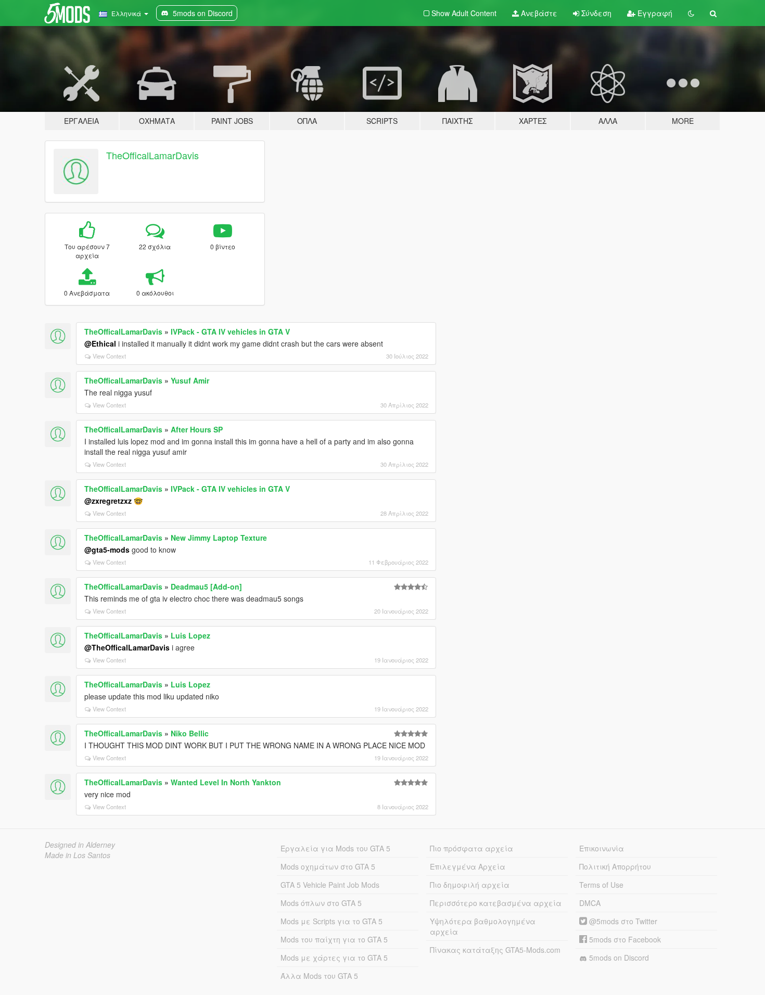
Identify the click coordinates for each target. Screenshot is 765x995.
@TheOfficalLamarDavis (127, 647)
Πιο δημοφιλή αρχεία (469, 884)
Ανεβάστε (538, 13)
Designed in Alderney (80, 844)
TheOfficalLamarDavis (152, 155)
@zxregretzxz (108, 500)
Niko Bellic (190, 733)
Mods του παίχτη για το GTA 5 (334, 939)
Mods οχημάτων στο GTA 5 (327, 866)
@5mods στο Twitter (622, 921)
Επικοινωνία (601, 848)
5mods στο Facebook (624, 939)
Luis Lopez (190, 635)
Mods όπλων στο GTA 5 (321, 903)
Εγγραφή (653, 13)
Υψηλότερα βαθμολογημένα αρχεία (483, 926)
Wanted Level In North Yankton (226, 782)
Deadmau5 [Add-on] (206, 586)
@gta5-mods (107, 549)
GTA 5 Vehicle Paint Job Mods (329, 884)
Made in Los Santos (77, 855)
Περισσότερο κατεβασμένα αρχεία (496, 903)
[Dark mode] (691, 13)
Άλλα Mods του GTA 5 (319, 976)
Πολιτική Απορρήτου (615, 866)
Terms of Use (601, 884)
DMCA (590, 903)
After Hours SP (197, 429)
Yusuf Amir (190, 380)
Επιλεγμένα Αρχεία (467, 866)
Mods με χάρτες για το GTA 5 (334, 957)
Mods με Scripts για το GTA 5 (331, 921)
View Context (109, 356)
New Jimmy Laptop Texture (219, 537)
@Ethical (100, 343)
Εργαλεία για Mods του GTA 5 (335, 848)
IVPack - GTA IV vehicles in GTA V (230, 331)
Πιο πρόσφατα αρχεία (471, 848)
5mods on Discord (618, 957)
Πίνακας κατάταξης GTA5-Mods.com (495, 950)
